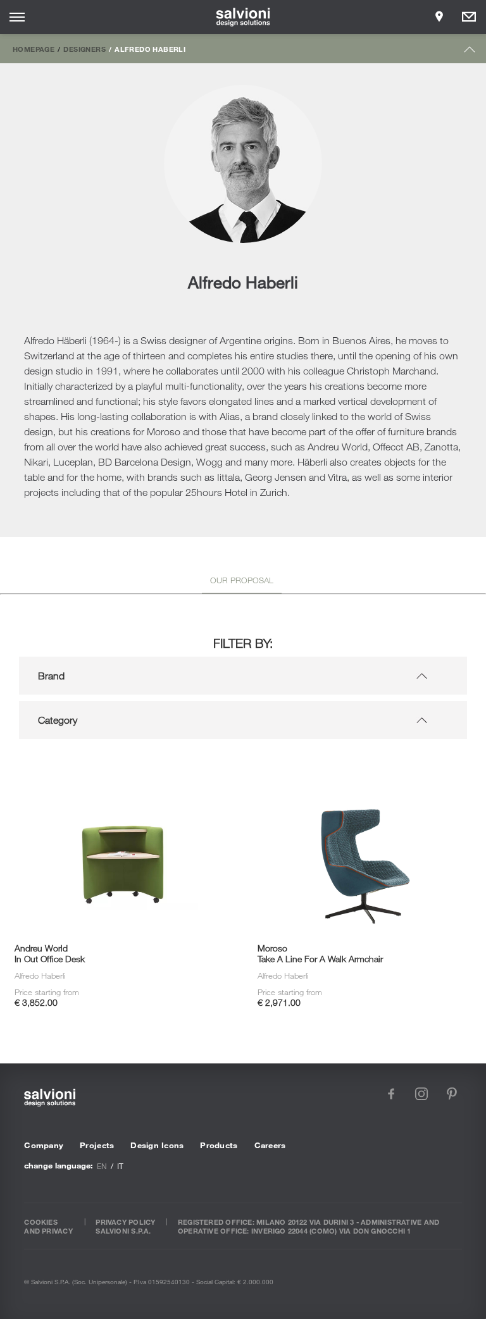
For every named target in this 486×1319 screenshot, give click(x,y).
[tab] (242, 582)
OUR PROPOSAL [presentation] (241, 580)
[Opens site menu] (17, 17)
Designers (84, 48)
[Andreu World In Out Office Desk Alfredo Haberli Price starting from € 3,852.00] (121, 766)
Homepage (33, 48)
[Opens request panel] (469, 17)
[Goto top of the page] (469, 52)
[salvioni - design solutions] (243, 17)
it (120, 1166)
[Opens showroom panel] (439, 17)
